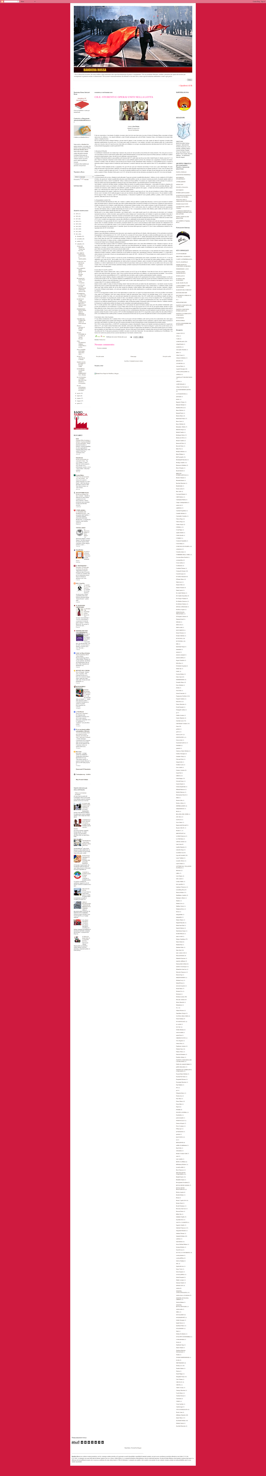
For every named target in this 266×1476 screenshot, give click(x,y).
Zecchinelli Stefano (180, 1420)
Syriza (177, 1342)
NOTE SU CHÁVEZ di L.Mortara (81, 358)
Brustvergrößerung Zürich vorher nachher (82, 655)
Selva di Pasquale (80, 672)
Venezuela (178, 1398)
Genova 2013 (179, 734)
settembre (79, 244)
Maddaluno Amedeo (181, 895)
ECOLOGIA (179, 638)
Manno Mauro (179, 920)
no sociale (178, 1024)
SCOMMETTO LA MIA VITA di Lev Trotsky (81, 295)
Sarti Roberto (179, 1241)
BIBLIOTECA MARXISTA (183, 256)
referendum (179, 1150)
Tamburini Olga (180, 1345)
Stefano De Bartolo (181, 1334)
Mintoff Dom (179, 983)
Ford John (178, 690)
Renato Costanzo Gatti (181, 1153)
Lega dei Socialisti (180, 855)
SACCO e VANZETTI (181, 1222)
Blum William (179, 454)
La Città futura (179, 839)
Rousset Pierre (179, 1211)
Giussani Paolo (180, 759)
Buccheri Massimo (180, 483)
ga (176, 712)
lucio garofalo (179, 884)
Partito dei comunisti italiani (183, 1064)
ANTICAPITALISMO (182, 371)
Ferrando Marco (180, 682)
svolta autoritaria (180, 1339)
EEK (177, 644)
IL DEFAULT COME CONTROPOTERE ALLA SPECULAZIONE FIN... (81, 302)
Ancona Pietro (179, 366)
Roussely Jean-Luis (181, 1208)
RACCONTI (179, 1137)
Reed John (178, 1148)
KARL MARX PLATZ (182, 283)
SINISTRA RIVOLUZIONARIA (181, 1305)
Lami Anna (179, 844)
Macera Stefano (180, 892)
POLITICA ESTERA (181, 1112)
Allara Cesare (179, 355)
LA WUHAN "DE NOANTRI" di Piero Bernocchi (87, 612)
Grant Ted (178, 773)
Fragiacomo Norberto (181, 696)
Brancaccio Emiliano (181, 465)
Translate (86, 179)
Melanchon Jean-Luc (181, 969)
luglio (78, 396)
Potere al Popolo (180, 1123)
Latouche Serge (180, 850)
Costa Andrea (179, 563)
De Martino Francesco (181, 601)
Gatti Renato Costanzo (181, 723)
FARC (177, 671)
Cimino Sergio (179, 524)
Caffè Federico (179, 497)
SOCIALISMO (180, 1315)
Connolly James (180, 552)
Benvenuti (78, 752)
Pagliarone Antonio (181, 1046)
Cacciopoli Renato (180, 494)
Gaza (177, 726)
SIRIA (177, 1312)
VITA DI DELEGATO (182, 1409)
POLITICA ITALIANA (182, 187)
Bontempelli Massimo (181, 459)
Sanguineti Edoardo (181, 1230)
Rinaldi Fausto (179, 1177)
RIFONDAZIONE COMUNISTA (180, 1173)
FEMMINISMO (180, 679)
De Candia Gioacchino (181, 596)
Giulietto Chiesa (180, 756)
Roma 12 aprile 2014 (181, 1200)
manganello (179, 917)
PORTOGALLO (180, 1120)
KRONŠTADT (180, 833)
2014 (77, 226)
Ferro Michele (179, 685)
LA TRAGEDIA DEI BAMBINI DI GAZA (81, 512)
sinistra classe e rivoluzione (183, 1295)
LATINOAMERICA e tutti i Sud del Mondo (183, 286)
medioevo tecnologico (181, 966)
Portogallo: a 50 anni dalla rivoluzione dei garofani (82, 568)
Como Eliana (179, 543)
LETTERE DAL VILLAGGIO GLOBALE (183, 866)
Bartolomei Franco (180, 418)
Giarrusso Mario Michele (182, 751)
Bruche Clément (180, 477)
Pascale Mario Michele (181, 1074)
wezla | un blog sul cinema (83, 653)
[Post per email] (130, 337)
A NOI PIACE (80, 712)
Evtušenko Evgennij (181, 666)
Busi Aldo (178, 491)
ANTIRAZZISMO (181, 181)
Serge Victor (179, 1269)
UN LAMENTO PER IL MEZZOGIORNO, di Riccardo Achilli (81, 272)
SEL (177, 1263)
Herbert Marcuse (180, 792)
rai (176, 1140)
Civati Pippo (179, 530)
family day (178, 668)
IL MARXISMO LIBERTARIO (80, 606)
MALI (177, 911)
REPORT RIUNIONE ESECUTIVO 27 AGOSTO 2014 (87, 693)
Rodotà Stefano (180, 1195)
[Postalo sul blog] (136, 337)
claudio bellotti (179, 532)
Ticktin (178, 1354)
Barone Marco (179, 416)
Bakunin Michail (180, 405)
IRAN (177, 811)
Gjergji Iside (179, 762)
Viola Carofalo (179, 1404)
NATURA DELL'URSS (182, 1016)
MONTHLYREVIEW (181, 292)
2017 (77, 219)
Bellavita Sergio (180, 429)
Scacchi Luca (179, 1250)
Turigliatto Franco (180, 1376)
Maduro (178, 901)
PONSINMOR (180, 318)
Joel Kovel (178, 819)
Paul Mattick (179, 1085)
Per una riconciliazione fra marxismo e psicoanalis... (81, 388)
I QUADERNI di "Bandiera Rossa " (183, 221)
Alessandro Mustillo (181, 349)
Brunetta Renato (180, 480)
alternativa (178, 360)
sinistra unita (179, 1309)
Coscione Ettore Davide (182, 557)
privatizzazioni (179, 1131)
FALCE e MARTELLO (182, 262)
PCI (177, 1087)
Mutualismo (179, 1005)
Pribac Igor (179, 1129)
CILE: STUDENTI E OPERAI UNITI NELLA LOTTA (81, 344)
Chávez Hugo (179, 521)
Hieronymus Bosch (181, 795)
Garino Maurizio (180, 718)
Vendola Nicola (180, 1396)
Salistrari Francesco (181, 1228)
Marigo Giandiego (180, 939)
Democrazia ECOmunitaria (83, 769)
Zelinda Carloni (180, 1423)
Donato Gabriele (180, 635)
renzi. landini (179, 1159)
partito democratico (180, 1067)
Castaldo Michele (180, 513)
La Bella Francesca (180, 836)
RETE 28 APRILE (180, 1161)
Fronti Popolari (180, 707)
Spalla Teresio (179, 1323)
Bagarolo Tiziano (180, 402)
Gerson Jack (179, 740)
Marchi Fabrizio (180, 928)
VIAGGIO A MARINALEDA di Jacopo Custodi (86, 874)
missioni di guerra (180, 986)
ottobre (79, 241)
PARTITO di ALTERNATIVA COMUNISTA (183, 314)
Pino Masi (178, 1098)
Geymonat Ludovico (181, 743)
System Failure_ (80, 475)
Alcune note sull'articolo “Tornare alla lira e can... (81, 248)
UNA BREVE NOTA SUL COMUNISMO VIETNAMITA (81, 256)
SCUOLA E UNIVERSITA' (183, 1252)
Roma (177, 1197)
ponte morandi (179, 1118)
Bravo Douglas (180, 468)
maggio (79, 401)
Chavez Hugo (179, 519)
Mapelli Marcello (180, 922)
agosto (79, 393)
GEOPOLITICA (180, 737)
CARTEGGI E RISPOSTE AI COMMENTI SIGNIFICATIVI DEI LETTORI (184, 212)
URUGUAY (179, 1382)
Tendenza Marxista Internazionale (180, 1351)
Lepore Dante (179, 863)
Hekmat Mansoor (180, 789)
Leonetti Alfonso (180, 861)
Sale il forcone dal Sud (85, 889)
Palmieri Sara (179, 1049)
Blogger (139, 1448)
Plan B (177, 1107)
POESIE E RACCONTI (182, 204)
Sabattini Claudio (180, 1217)
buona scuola (179, 489)
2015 (77, 224)
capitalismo (179, 508)
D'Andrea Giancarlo (181, 576)
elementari (178, 649)
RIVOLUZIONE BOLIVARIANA (180, 1188)
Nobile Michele (180, 1029)
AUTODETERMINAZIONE (183, 389)
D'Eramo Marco (180, 579)
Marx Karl (178, 950)
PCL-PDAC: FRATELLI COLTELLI (85, 921)
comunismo (179, 549)
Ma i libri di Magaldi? (87, 634)
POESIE (178, 1109)
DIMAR (178, 622)
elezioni (178, 652)
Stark (177, 1331)
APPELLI (178, 374)
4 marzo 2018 (179, 333)
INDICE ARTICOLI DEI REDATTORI (182, 217)
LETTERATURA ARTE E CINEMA (182, 207)
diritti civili (178, 624)
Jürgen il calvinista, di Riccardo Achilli (81, 328)
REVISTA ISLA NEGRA (83, 670)
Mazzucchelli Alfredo (181, 964)
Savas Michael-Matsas (181, 1244)
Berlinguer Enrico (180, 435)
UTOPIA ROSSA (80, 510)
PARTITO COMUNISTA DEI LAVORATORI (183, 305)
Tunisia (178, 1371)
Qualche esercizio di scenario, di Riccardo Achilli (81, 364)
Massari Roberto (180, 955)
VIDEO (178, 1401)
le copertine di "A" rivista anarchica (87, 586)
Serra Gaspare (179, 1272)
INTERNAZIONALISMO (183, 192)
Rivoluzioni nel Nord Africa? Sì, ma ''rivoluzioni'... (81, 280)
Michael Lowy (179, 980)
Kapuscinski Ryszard (181, 825)
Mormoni (178, 994)
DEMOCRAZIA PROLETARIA (180, 612)
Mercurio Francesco (181, 972)
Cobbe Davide (179, 535)
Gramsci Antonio (180, 770)
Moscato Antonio (180, 999)
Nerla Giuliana (179, 1018)
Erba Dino (178, 663)
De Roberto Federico (181, 604)
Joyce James (179, 822)
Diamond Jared (180, 619)
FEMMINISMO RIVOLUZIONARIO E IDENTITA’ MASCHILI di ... (81, 312)
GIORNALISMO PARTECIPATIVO (181, 272)
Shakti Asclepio (180, 1280)
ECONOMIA (179, 641)
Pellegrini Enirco (180, 1093)
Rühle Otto (179, 1214)
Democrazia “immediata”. (82, 713)
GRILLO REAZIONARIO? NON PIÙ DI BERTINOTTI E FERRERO (86, 905)
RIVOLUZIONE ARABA (182, 1185)
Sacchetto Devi (179, 1219)
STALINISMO (180, 1328)
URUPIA (178, 1385)
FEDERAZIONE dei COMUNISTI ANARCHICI (183, 265)
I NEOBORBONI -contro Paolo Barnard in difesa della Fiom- (86, 842)
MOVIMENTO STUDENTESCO (180, 178)
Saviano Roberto (180, 1247)
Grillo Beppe (179, 778)
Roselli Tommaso (180, 1206)
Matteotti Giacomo (180, 958)
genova (178, 731)
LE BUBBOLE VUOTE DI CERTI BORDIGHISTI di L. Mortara (81, 372)
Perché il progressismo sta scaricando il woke (82, 460)
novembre (79, 239)
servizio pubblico (180, 1274)
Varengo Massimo (180, 1390)
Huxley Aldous (180, 803)
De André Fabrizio (180, 593)
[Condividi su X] (138, 337)
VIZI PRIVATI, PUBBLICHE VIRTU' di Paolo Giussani (81, 321)
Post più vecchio (167, 356)
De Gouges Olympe (181, 598)
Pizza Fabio (179, 1104)
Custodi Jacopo (180, 574)
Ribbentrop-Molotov (181, 1164)
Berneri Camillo (180, 440)
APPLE (178, 381)
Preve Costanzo (180, 1126)
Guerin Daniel (179, 784)
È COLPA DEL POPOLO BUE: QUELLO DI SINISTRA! (86, 805)
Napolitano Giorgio (181, 1013)
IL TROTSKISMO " (81, 566)
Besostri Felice (179, 446)
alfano (177, 352)
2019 (77, 213)
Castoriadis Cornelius (181, 516)
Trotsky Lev (179, 1365)
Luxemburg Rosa (180, 889)
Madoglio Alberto (180, 898)
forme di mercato (180, 693)
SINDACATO (179, 184)
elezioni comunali (180, 655)
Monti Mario (179, 988)
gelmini (178, 729)
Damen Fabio (179, 585)
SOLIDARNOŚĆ (180, 1317)
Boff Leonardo (179, 457)
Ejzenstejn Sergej (180, 646)
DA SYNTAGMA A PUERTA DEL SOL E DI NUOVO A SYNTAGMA (81, 380)
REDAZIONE (179, 1142)
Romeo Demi (179, 1203)
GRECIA (178, 775)
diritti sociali (179, 627)
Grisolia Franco (180, 781)
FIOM (177, 688)
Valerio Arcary (179, 1387)
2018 (77, 216)
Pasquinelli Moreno (181, 1079)
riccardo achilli (179, 1167)
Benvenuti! (79, 753)
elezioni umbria (180, 657)
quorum (178, 1134)
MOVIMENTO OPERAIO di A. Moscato (183, 296)
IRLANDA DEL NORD (182, 814)
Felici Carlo (179, 677)
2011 (77, 234)
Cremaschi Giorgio (180, 571)
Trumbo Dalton (180, 1368)
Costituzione (179, 565)
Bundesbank (179, 486)
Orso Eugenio (179, 1040)
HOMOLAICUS (180, 276)
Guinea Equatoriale (180, 786)
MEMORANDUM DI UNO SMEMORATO (82, 631)
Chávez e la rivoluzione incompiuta (80, 793)
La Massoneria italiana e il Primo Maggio (86, 532)
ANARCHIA (179, 363)
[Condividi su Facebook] (140, 337)
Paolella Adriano (180, 1057)
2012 (77, 231)
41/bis (177, 336)
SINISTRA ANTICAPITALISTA (181, 1291)
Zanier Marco (179, 1418)
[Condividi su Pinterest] (142, 337)
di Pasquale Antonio (181, 616)
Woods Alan (179, 1412)
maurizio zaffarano (180, 961)
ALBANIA (179, 347)
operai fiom (179, 1035)
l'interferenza (79, 458)
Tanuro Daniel (179, 1347)
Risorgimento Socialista (182, 1182)
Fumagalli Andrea (180, 710)
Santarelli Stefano (180, 1236)
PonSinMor (179, 1115)
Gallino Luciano (180, 715)
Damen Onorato (180, 587)
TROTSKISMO (180, 1363)
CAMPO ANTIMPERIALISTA (184, 259)
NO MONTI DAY (180, 1021)
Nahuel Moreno (180, 1010)
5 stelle (178, 339)
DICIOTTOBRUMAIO (82, 493)
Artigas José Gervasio (181, 387)
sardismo (178, 1239)
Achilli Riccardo (180, 341)
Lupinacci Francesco (181, 887)
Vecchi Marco (179, 1393)
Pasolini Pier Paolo (180, 1076)
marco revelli (179, 936)
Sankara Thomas (180, 1233)
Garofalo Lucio (180, 721)
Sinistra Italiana (180, 1302)
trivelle (177, 1360)
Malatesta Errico (180, 909)
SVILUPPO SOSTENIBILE (183, 1336)
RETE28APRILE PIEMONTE (80, 687)
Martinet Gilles (179, 947)
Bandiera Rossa (180, 407)
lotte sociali (179, 878)
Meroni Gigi (179, 975)
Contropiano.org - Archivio (83, 774)
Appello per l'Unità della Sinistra (184, 377)
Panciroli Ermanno (180, 1054)
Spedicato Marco (180, 1325)
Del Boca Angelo (180, 609)
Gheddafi (178, 745)
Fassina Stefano (180, 674)
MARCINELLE (180, 933)
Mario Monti (179, 942)
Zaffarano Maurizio (181, 1415)
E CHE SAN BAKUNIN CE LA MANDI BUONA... (86, 939)
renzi (177, 1156)
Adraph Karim (179, 344)
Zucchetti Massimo (180, 1426)
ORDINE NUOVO (181, 1038)
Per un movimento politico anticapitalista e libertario (83, 730)
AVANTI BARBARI (181, 253)
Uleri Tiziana (179, 1379)
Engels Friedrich (180, 660)
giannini (178, 748)
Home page (133, 356)
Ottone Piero (179, 1043)
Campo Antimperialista (181, 502)
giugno (79, 398)
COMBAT (178, 538)
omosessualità (179, 1032)
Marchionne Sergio (181, 931)
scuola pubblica (180, 1258)
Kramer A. (178, 830)
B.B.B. (178, 399)
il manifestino (79, 550)
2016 (77, 221)
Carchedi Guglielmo (181, 510)
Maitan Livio (179, 903)
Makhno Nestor (180, 906)
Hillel (177, 797)
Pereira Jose (102, 339)
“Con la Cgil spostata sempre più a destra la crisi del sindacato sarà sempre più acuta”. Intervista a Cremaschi (83, 735)
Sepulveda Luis (180, 1266)
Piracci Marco (179, 1101)
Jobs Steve (178, 817)
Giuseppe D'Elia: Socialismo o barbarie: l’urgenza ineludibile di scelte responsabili (83, 441)
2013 (77, 229)
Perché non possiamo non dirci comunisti (82, 495)
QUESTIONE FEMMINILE (183, 174)
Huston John (179, 800)
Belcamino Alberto (180, 427)
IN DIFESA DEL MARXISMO (180, 279)
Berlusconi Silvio (180, 438)
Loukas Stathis (179, 881)
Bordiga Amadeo (180, 462)
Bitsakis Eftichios (180, 451)
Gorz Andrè (179, 767)
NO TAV (178, 1027)
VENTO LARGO (80, 528)
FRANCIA (179, 701)
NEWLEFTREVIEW (181, 302)
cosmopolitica (179, 560)
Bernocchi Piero (180, 443)
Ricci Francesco (180, 1170)
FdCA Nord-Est (80, 583)
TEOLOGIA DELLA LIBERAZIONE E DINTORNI (184, 200)
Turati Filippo (179, 1374)
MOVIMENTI (179, 190)
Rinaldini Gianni (180, 1179)
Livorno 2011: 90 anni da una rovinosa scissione (81, 264)
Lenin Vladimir (180, 858)
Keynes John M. (180, 828)
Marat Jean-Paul (180, 925)
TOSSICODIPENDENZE (182, 1357)
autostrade (178, 396)
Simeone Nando (180, 1283)
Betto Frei (178, 449)
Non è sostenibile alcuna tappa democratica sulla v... (81, 352)
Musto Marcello (180, 1002)
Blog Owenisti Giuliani (82, 779)
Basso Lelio (179, 421)
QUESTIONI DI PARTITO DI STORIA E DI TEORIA (184, 196)
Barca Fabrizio (179, 410)
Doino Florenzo (180, 633)
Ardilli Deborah (180, 384)
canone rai (178, 505)
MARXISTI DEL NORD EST (183, 290)
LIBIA (177, 873)
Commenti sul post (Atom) (136, 361)
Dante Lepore (179, 590)
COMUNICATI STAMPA (182, 546)
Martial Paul (179, 944)
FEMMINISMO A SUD (182, 269)
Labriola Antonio (180, 841)
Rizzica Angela (179, 1192)
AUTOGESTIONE (181, 394)
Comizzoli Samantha (181, 541)
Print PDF (101, 336)
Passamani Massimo (181, 1082)
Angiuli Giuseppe (180, 369)
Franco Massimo (180, 704)
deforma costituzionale (181, 606)
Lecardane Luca (180, 852)
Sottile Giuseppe (180, 1320)
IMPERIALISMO (180, 806)
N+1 (177, 299)
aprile (78, 403)
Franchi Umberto (180, 699)
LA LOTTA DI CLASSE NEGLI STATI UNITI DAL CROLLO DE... (81, 288)
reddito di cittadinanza (181, 1145)
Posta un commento (102, 348)
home (77, 439)
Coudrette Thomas (180, 568)
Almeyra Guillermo (181, 358)
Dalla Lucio (179, 582)
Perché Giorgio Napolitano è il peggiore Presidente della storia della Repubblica (86, 859)
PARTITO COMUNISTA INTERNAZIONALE (182, 310)
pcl (177, 1090)
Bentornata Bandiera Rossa (81, 150)
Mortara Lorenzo (180, 997)
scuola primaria (180, 1255)
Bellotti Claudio (180, 432)
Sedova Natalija (180, 1261)
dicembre (79, 236)
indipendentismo (180, 808)
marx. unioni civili (180, 953)
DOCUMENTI (180, 630)
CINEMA (178, 527)
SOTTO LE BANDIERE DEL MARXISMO (183, 324)
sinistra (178, 1288)
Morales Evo (179, 991)
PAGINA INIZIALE (181, 172)
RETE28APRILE (180, 320)
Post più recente (100, 356)
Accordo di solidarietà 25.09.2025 (87, 553)
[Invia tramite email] (134, 337)
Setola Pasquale (180, 1277)
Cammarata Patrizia (181, 499)
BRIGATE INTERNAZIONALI (181, 474)
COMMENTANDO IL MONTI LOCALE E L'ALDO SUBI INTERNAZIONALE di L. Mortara (82, 824)
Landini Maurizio (180, 847)
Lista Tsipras (179, 876)
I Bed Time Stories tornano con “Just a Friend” (82, 477)
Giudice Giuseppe (180, 753)
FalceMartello (135, 130)
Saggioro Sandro (180, 1225)
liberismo (178, 870)
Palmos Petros (179, 1051)
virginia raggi (179, 1407)
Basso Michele (179, 424)
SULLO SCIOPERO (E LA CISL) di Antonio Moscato (81, 336)
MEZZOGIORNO (180, 977)
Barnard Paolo (179, 413)
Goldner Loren (179, 764)
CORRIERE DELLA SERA (183, 554)
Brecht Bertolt (179, 471)
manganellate (179, 914)
